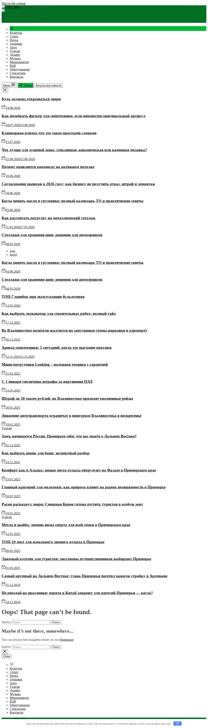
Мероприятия (19, 62)
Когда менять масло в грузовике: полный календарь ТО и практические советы (72, 201)
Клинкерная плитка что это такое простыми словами (49, 133)
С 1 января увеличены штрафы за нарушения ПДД (47, 381)
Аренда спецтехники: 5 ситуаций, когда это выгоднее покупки (57, 347)
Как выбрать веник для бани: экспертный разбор (46, 453)
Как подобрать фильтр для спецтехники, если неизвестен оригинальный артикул (73, 116)
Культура (16, 32)
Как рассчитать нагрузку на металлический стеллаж (48, 218)
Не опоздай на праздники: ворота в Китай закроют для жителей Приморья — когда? (77, 593)
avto (12, 251)
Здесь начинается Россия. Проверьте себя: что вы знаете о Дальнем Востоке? (69, 436)
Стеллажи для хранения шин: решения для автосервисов (52, 235)
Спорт (14, 36)
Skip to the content (14, 3)
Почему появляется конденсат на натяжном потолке (48, 167)
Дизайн (15, 54)
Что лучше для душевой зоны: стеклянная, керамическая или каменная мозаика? (74, 150)
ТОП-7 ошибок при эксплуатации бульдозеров (43, 296)
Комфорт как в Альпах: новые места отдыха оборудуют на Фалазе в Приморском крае (79, 470)
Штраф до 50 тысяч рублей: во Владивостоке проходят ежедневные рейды (67, 398)
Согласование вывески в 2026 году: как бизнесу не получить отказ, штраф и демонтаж (78, 184)
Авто (13, 47)
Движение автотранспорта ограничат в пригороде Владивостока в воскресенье (71, 415)
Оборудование (20, 69)
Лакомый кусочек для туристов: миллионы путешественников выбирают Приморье (76, 559)
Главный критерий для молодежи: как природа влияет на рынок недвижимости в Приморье (84, 487)
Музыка (15, 58)
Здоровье (16, 43)
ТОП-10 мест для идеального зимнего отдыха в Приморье (53, 542)
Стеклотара (18, 73)
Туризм (15, 51)
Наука (14, 40)
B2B (13, 65)
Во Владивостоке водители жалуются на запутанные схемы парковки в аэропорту (74, 330)
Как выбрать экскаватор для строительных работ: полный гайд (59, 313)
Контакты (16, 76)
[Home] (12, 29)
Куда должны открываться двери (31, 99)
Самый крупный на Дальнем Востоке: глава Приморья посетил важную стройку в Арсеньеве (84, 576)
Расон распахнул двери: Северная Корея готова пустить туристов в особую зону (72, 504)
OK (178, 723)
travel (13, 254)
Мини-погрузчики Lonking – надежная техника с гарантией (55, 364)
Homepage (67, 639)
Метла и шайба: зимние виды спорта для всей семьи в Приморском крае (66, 525)
